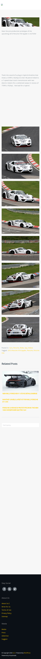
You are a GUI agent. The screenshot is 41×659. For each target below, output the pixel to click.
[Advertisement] (10, 464)
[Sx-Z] (2, 4)
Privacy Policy (6, 613)
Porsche (16, 348)
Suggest (4, 639)
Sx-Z (14, 653)
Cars (11, 348)
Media (4, 629)
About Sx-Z (6, 603)
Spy (26, 348)
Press (4, 633)
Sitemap (5, 616)
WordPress (27, 653)
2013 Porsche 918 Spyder (17, 350)
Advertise (5, 636)
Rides (22, 348)
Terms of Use (6, 610)
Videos (30, 348)
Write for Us (6, 607)
